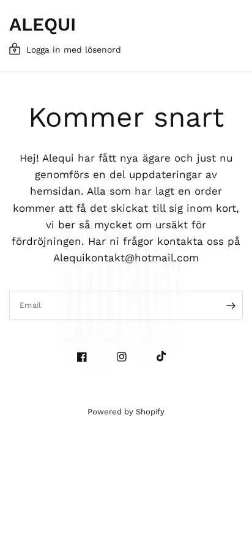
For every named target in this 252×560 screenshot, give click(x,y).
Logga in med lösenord (73, 49)
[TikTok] (166, 356)
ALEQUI (42, 24)
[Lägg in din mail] (230, 305)
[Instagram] (126, 357)
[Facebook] (86, 357)
